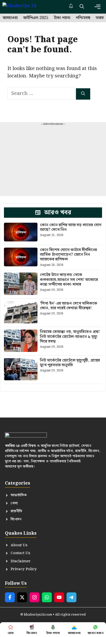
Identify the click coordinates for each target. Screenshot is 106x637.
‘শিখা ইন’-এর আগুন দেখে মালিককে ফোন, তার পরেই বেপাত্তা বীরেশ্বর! (68, 305)
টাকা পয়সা (62, 18)
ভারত (100, 18)
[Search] (83, 94)
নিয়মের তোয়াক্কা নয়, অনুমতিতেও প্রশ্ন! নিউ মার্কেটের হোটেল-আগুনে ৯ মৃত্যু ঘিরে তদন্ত (70, 336)
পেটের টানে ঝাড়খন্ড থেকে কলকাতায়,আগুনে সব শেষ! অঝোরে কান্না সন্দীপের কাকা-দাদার (69, 279)
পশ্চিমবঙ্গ (83, 18)
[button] (82, 7)
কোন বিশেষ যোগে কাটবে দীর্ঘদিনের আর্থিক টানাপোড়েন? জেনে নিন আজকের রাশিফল (68, 254)
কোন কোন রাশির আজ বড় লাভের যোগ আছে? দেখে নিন (70, 227)
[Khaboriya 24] (24, 7)
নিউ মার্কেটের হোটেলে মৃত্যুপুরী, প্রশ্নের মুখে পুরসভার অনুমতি (70, 362)
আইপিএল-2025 (35, 18)
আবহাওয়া (10, 18)
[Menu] (97, 6)
